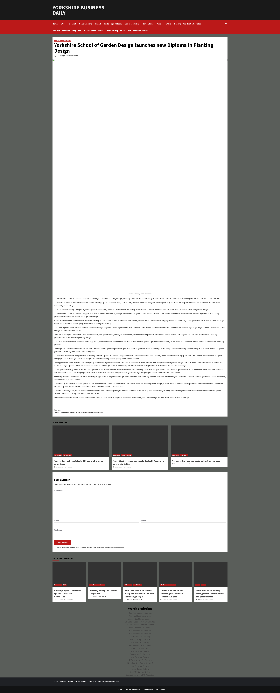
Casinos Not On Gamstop (140, 616)
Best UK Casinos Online (140, 672)
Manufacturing (85, 24)
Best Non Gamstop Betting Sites (66, 30)
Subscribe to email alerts (108, 681)
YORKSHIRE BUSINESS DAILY (78, 10)
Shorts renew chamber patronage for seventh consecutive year (171, 593)
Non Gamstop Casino (116, 30)
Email (144, 520)
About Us (92, 681)
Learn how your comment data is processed (105, 547)
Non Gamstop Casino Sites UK (140, 663)
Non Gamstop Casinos (93, 30)
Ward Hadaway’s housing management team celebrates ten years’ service (211, 593)
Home (55, 24)
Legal (203, 585)
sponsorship (172, 585)
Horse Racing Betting (140, 669)
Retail (98, 24)
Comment (59, 490)
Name (57, 520)
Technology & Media (113, 24)
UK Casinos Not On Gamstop (140, 660)
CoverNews (148, 689)
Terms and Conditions (77, 681)
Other (168, 24)
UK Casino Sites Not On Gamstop (140, 624)
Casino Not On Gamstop (140, 636)
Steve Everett (72, 55)
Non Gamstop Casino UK (140, 639)
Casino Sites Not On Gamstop (140, 619)
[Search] (226, 24)
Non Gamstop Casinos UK (140, 645)
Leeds (198, 585)
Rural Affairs (148, 24)
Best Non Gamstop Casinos (140, 613)
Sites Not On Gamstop (140, 642)
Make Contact (60, 681)
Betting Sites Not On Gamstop (187, 24)
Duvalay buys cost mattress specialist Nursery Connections (67, 593)
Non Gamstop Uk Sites (138, 30)
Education (58, 40)
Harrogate (184, 455)
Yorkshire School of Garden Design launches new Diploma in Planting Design (139, 593)
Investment (57, 585)
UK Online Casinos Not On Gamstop (140, 622)
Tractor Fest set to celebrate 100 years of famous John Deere (78, 411)
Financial (72, 24)
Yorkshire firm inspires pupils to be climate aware (196, 460)
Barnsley (92, 585)
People (160, 24)
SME (63, 24)
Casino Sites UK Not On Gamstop (140, 675)
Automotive (58, 455)
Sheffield (163, 585)
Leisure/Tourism (132, 24)
